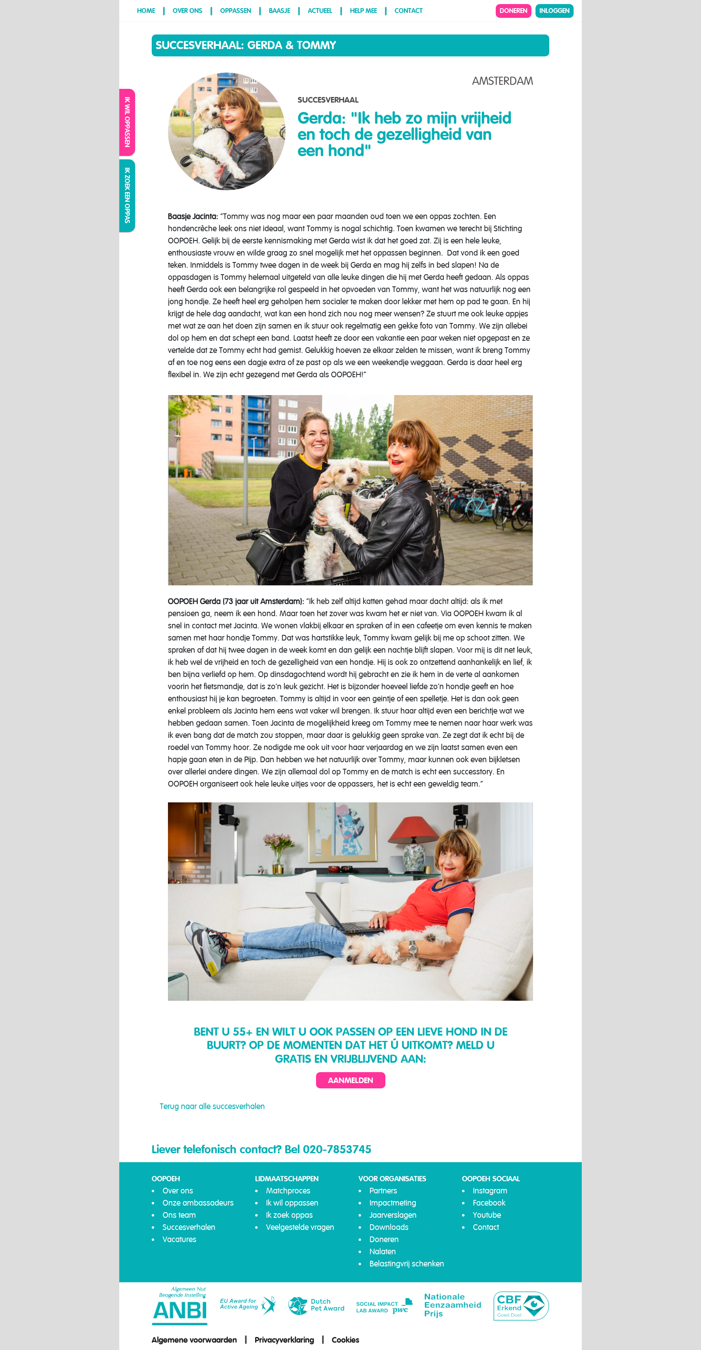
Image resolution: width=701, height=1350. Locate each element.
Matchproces (288, 1190)
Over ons (187, 11)
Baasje (279, 11)
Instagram (490, 1190)
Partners (383, 1190)
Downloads (389, 1227)
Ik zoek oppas (289, 1215)
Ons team (179, 1215)
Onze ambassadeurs (198, 1203)
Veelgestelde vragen (300, 1227)
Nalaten (383, 1251)
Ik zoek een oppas (127, 196)
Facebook (489, 1203)
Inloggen (555, 11)
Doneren (513, 11)
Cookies (345, 1340)
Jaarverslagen (393, 1215)
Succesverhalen (189, 1227)
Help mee (363, 11)
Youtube (487, 1215)
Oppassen (235, 11)
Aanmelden (350, 1080)
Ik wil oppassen (127, 122)
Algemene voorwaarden (194, 1340)
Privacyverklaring (284, 1340)
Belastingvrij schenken (407, 1263)
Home (146, 11)
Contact (409, 11)
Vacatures (179, 1239)
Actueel (320, 11)
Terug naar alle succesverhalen (212, 1106)
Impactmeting (393, 1203)
